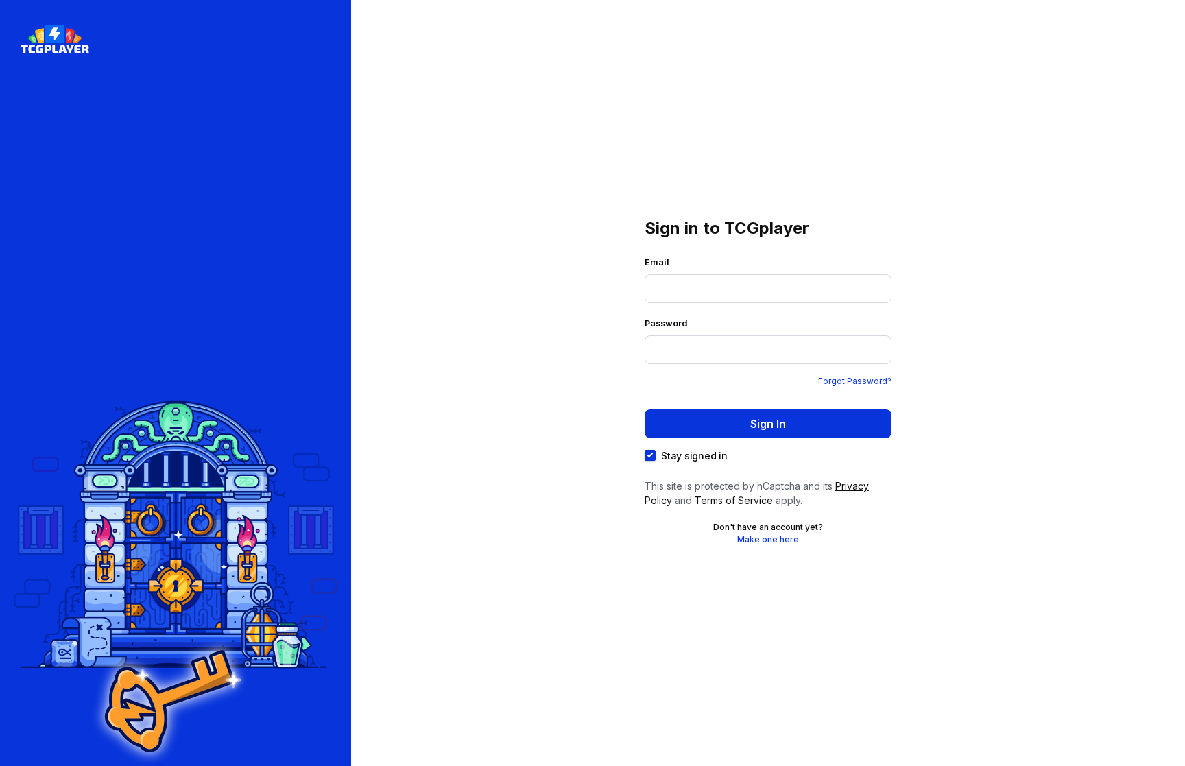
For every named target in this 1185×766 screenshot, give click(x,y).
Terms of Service (734, 500)
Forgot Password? (854, 381)
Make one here (768, 539)
